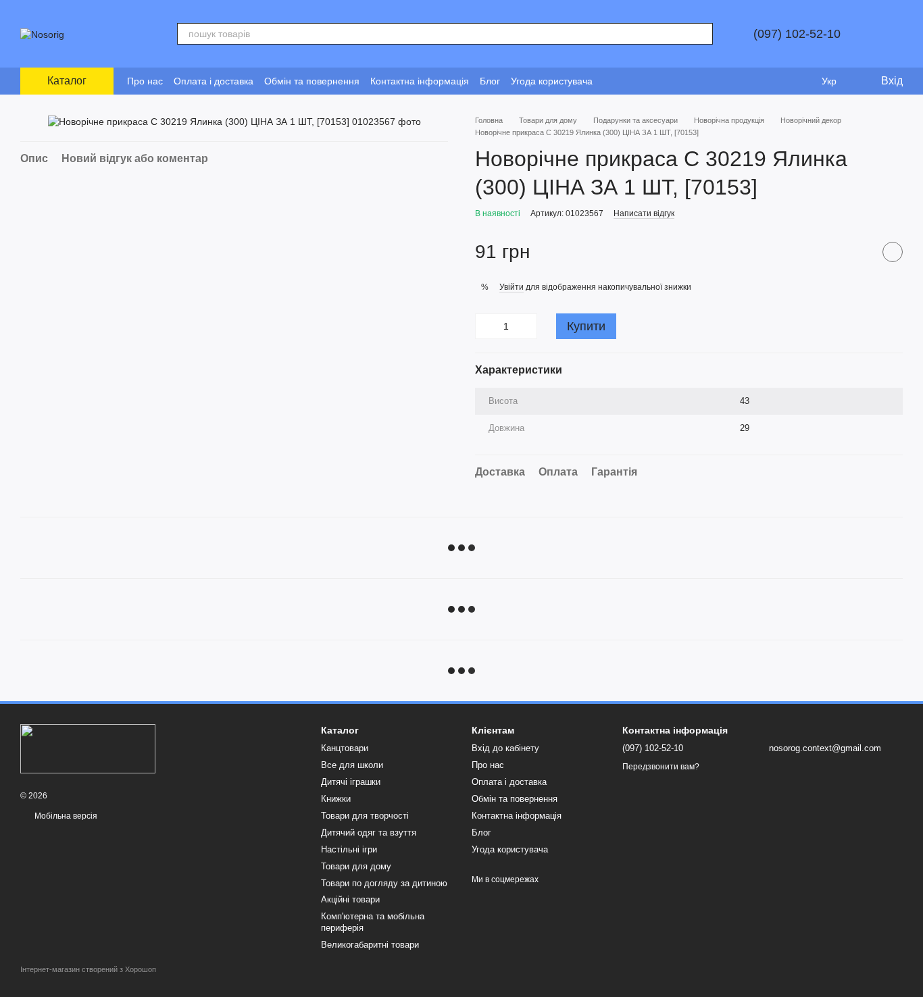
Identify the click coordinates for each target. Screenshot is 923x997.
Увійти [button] (511, 287)
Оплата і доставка (213, 81)
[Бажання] (801, 81)
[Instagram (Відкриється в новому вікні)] (611, 81)
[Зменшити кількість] (485, 326)
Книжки (336, 799)
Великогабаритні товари (370, 945)
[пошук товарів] (702, 34)
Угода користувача (552, 81)
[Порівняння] (774, 81)
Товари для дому (356, 866)
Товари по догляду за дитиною (384, 883)
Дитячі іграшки (350, 782)
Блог (490, 81)
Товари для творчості (365, 816)
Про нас (145, 81)
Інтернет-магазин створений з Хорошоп (88, 969)
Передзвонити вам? (660, 766)
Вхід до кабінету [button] (505, 748)
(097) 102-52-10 (797, 34)
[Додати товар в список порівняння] (859, 252)
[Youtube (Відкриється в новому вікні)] (644, 81)
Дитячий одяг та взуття (368, 832)
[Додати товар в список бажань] (892, 252)
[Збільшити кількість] (527, 326)
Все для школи (352, 765)
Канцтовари (344, 748)
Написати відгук (644, 213)
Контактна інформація (419, 81)
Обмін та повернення (311, 81)
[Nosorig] (87, 748)
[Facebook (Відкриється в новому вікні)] (627, 81)
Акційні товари (350, 899)
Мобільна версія (64, 816)
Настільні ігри (349, 849)
